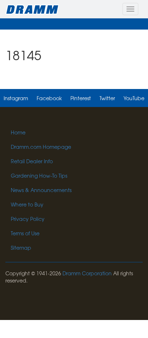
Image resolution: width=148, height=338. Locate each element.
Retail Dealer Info (32, 161)
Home (18, 132)
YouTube (134, 98)
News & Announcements (41, 190)
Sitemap (21, 247)
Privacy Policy (28, 218)
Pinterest (80, 98)
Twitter (107, 98)
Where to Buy (27, 204)
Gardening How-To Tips (39, 175)
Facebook (49, 98)
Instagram (16, 98)
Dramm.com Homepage (41, 146)
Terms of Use (25, 233)
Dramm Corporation (87, 273)
